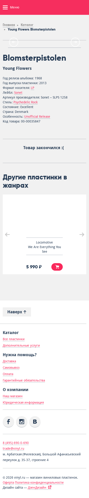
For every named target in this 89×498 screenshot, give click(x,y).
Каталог (27, 25)
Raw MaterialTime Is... (66, 245)
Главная (9, 25)
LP (32, 88)
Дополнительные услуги (21, 345)
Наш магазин (13, 396)
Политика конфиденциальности (39, 482)
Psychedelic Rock (25, 102)
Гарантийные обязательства (24, 380)
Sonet (18, 92)
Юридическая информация (23, 402)
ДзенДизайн (37, 487)
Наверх (15, 311)
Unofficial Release (37, 116)
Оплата (8, 374)
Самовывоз (11, 367)
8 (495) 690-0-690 (16, 443)
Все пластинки (14, 339)
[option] (44, 47)
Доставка (9, 361)
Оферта (8, 482)
